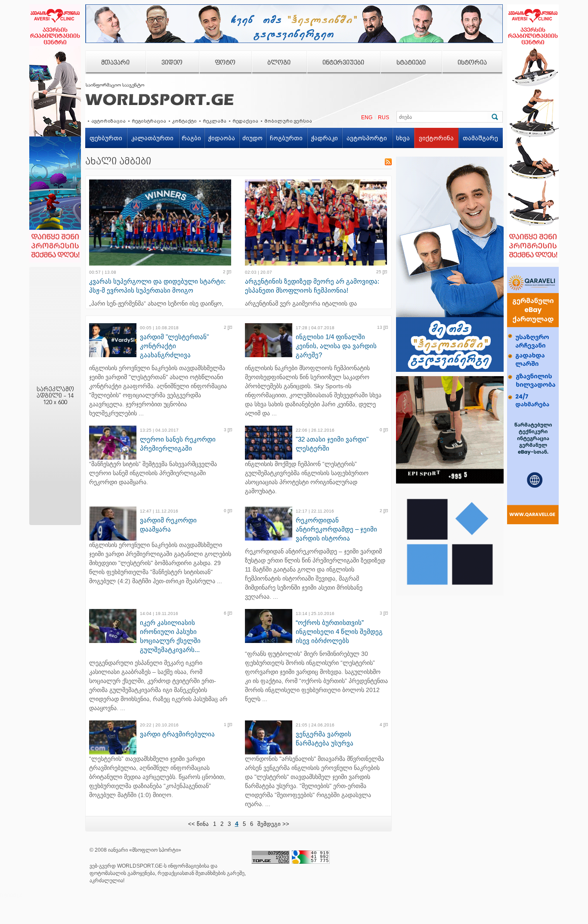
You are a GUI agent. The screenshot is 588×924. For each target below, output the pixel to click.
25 (378, 272)
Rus (383, 117)
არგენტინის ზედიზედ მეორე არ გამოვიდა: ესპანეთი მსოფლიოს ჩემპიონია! (312, 286)
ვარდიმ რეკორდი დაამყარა (168, 524)
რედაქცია (245, 121)
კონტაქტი (184, 121)
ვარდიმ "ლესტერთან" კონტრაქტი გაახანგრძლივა (174, 345)
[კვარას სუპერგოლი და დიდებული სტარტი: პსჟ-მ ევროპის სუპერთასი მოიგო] (162, 222)
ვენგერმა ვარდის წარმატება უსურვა (324, 738)
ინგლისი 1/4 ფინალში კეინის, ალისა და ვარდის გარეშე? (336, 345)
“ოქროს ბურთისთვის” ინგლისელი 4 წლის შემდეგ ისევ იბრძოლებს (339, 631)
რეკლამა (214, 121)
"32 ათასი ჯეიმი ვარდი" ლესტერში (332, 444)
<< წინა (198, 824)
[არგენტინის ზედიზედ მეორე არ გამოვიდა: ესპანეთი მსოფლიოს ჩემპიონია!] (318, 222)
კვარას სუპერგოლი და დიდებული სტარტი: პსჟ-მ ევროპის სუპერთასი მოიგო (157, 286)
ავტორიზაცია (108, 121)
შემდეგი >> (273, 824)
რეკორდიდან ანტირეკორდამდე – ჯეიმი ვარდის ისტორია (336, 529)
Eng (366, 117)
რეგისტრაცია (149, 121)
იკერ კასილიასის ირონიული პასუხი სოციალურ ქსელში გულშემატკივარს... (170, 636)
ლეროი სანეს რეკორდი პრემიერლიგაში (178, 444)
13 (379, 327)
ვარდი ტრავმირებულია (177, 734)
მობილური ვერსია (288, 121)
